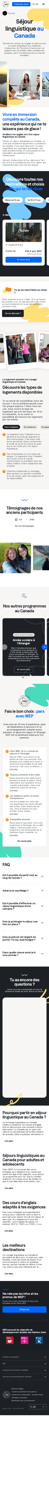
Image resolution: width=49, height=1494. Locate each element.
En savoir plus (23, 260)
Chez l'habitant (11, 427)
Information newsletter (19, 1397)
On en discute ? (13, 313)
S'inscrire (25, 1309)
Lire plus (14, 769)
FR (33, 4)
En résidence (30, 427)
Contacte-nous (21, 4)
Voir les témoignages (24, 526)
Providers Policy (37, 1394)
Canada (11, 13)
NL (37, 4)
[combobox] (37, 1406)
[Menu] (43, 4)
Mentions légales (18, 1388)
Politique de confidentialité (21, 1394)
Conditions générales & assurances (24, 1391)
